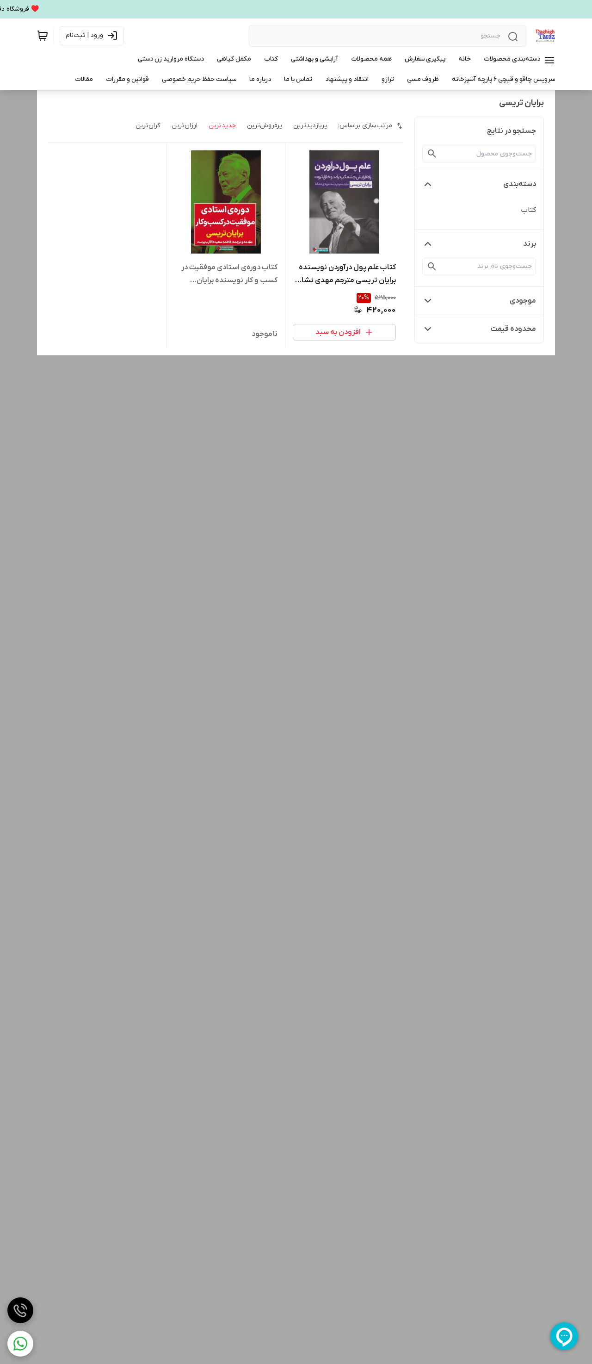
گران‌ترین (148, 125)
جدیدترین (222, 125)
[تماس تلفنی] (20, 1310)
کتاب (528, 210)
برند (529, 243)
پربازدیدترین (310, 125)
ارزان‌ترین (184, 125)
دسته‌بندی (519, 184)
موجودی (523, 300)
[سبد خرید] (42, 35)
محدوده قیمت (513, 329)
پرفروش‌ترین (264, 125)
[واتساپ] (20, 1344)
